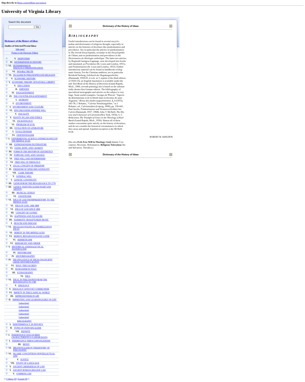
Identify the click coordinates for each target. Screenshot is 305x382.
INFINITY (25, 331)
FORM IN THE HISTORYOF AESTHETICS (33, 152)
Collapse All (11, 379)
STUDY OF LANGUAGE (27, 363)
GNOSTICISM (24, 196)
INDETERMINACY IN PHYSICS (28, 324)
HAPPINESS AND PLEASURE (28, 216)
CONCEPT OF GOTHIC (26, 213)
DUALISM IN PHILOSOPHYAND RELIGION (34, 75)
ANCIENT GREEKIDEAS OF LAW (29, 367)
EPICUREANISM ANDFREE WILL (30, 110)
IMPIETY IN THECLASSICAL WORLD (32, 293)
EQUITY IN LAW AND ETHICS (27, 117)
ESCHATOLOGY (25, 121)
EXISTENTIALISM (25, 135)
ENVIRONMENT (23, 103)
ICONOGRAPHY (25, 273)
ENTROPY (24, 100)
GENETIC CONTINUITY (25, 180)
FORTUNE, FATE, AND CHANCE (29, 155)
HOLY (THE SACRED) (26, 266)
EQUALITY (23, 114)
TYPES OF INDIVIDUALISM (27, 328)
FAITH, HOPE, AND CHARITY (28, 148)
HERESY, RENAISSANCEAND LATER (31, 236)
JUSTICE (24, 360)
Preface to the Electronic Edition (24, 53)
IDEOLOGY (23, 285)
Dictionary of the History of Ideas (21, 41)
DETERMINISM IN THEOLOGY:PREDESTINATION (28, 67)
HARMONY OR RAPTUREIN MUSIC (31, 220)
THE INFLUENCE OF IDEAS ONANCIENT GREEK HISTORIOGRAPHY (32, 261)
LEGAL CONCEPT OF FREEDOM (28, 166)
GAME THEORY (25, 173)
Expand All (22, 379)
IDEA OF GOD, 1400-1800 (27, 206)
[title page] (20, 49)
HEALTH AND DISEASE (25, 223)
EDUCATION (23, 86)
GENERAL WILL (24, 176)
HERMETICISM (24, 240)
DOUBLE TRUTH (25, 71)
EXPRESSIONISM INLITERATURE (30, 144)
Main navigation (38, 2)
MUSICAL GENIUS (26, 193)
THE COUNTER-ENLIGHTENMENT (30, 96)
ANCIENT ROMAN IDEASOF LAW (29, 370)
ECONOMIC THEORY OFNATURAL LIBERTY (33, 82)
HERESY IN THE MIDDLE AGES (29, 233)
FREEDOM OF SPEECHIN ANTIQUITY (31, 169)
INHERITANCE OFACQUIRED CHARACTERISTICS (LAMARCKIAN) (29, 336)
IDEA (27, 276)
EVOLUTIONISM (24, 132)
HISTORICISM (24, 253)
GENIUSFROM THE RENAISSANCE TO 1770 (34, 183)
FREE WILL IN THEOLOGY (28, 162)
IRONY (26, 344)
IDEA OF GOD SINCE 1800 (27, 209)
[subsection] (24, 303)
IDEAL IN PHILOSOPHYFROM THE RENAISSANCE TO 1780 (30, 281)
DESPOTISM (24, 59)
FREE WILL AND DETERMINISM (29, 159)
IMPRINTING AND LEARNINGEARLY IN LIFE (34, 300)
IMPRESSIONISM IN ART (27, 296)
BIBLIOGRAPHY (24, 321)
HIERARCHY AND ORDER (27, 243)
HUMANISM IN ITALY (26, 269)
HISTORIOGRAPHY (25, 256)
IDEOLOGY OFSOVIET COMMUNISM (31, 289)
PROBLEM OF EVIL (25, 125)
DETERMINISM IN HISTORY (28, 62)
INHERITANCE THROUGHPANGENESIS (31, 341)
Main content (23, 2)
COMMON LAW (23, 374)
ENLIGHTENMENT (25, 93)
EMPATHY (24, 89)
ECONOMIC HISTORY (25, 79)
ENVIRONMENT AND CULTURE (28, 107)
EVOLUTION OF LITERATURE (28, 128)
